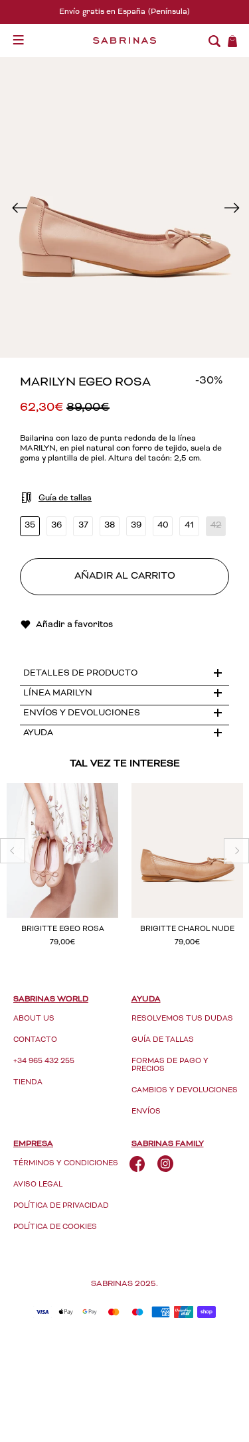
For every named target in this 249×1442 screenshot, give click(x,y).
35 (30, 526)
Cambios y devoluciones (184, 1090)
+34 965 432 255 (43, 1061)
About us (33, 1019)
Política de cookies (55, 1227)
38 (109, 526)
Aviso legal (37, 1185)
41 (189, 526)
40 (163, 526)
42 (216, 526)
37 (83, 526)
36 (56, 526)
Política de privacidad (61, 1206)
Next (229, 207)
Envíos (146, 1112)
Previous (19, 207)
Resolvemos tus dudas (182, 1019)
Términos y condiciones (65, 1163)
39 (136, 526)
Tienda (27, 1082)
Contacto (35, 1040)
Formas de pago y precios (169, 1065)
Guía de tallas (162, 1040)
